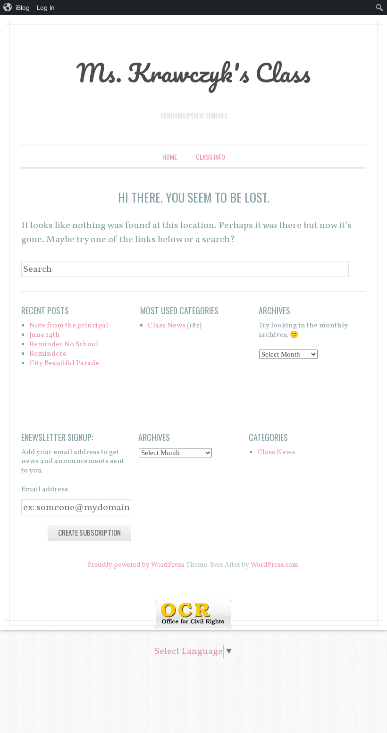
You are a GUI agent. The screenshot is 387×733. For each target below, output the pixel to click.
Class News (166, 326)
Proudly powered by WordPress (136, 565)
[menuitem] (17, 7)
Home (169, 157)
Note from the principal (68, 326)
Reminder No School (63, 345)
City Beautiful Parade (64, 363)
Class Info (210, 157)
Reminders (47, 354)
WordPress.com (274, 565)
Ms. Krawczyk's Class (193, 72)
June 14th (44, 335)
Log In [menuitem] (46, 7)
